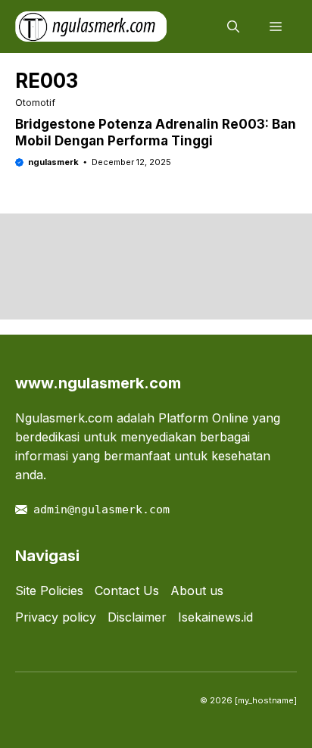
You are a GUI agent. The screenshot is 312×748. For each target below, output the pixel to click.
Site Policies (49, 590)
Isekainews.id (215, 617)
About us (196, 590)
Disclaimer (137, 617)
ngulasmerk (53, 162)
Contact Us (127, 590)
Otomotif (35, 102)
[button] (233, 26)
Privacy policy (55, 617)
